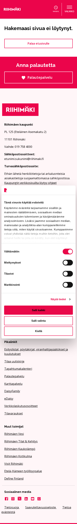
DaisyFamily (12, 391)
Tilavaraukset (13, 413)
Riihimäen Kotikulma (18, 456)
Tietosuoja (12, 507)
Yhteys (56, 11)
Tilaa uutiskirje (14, 361)
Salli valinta (38, 320)
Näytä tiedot (58, 299)
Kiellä (38, 331)
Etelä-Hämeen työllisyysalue (23, 471)
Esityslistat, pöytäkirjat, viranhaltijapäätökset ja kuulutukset (36, 351)
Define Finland (13, 479)
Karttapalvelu (13, 384)
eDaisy (8, 399)
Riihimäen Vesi (14, 434)
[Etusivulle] (18, 9)
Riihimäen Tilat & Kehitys (21, 441)
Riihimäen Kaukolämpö (19, 449)
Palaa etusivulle (38, 43)
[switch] (68, 262)
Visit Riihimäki (13, 464)
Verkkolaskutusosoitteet (21, 406)
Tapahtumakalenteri (18, 369)
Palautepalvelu (50, 79)
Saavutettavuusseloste (41, 507)
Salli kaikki (38, 310)
